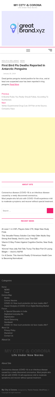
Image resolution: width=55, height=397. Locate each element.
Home (4, 287)
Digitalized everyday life (13, 314)
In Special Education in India (15, 311)
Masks (6, 297)
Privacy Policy (9, 330)
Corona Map (7, 295)
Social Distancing (11, 319)
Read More (14, 84)
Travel (6, 292)
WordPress (43, 390)
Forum (4, 308)
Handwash (8, 322)
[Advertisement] (27, 145)
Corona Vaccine (10, 300)
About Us (5, 327)
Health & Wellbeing (10, 61)
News (22, 61)
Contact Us (8, 335)
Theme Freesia (33, 390)
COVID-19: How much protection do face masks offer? (26, 303)
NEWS (6, 289)
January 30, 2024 (9, 74)
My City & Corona (9, 389)
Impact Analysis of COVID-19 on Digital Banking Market (26, 306)
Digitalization (9, 316)
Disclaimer (8, 333)
